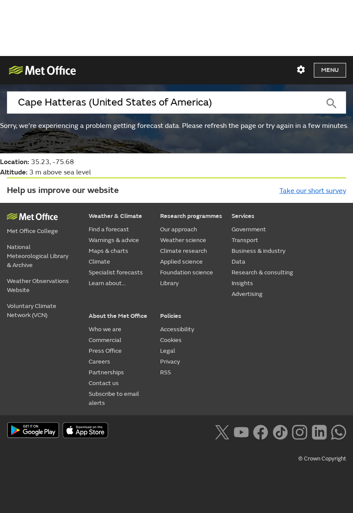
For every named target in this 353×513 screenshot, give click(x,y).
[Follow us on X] (221, 431)
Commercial (105, 340)
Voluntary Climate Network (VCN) (31, 310)
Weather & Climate (115, 216)
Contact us (104, 383)
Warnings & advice (114, 240)
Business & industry (258, 251)
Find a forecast (109, 229)
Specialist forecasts (116, 272)
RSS (165, 372)
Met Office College (32, 231)
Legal (167, 350)
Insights (242, 283)
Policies (170, 316)
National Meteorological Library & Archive (37, 256)
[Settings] (301, 70)
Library (169, 283)
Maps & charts (108, 251)
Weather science (183, 240)
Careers (99, 361)
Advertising (247, 294)
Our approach (178, 229)
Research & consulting (262, 272)
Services (243, 216)
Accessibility (177, 329)
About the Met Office (118, 316)
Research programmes (191, 216)
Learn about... (107, 283)
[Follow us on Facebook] (260, 431)
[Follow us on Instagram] (299, 431)
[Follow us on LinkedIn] (319, 431)
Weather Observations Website (38, 285)
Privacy (170, 361)
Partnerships (106, 372)
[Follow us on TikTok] (280, 431)
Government (249, 229)
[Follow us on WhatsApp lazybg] (338, 431)
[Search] (332, 102)
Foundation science (186, 272)
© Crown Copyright (322, 458)
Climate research (183, 251)
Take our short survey (312, 191)
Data (238, 261)
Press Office (105, 350)
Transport (245, 240)
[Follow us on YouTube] (241, 431)
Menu (330, 70)
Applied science (181, 261)
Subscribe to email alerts (114, 398)
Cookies (171, 340)
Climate (99, 261)
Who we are (105, 329)
